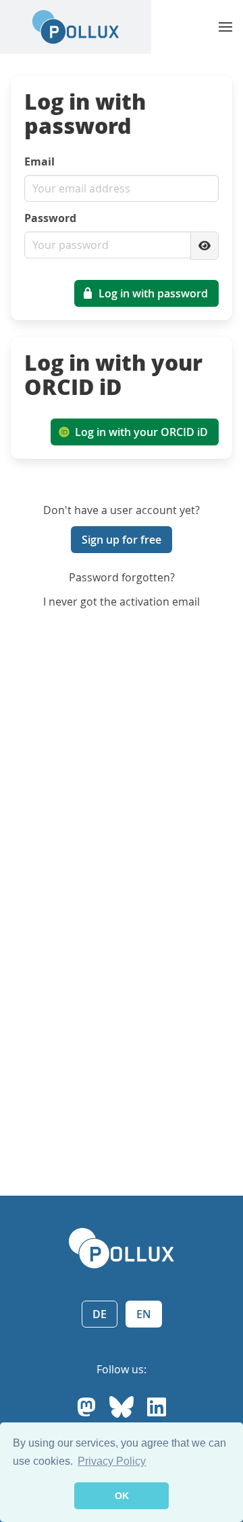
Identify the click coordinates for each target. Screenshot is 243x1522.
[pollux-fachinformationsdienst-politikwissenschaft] (156, 1407)
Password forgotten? (122, 577)
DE (99, 1314)
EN (143, 1314)
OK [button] (122, 1495)
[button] (225, 26)
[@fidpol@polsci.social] (86, 1407)
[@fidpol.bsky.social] (121, 1407)
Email (39, 161)
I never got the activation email (121, 601)
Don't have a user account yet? (121, 510)
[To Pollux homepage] (75, 27)
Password (50, 218)
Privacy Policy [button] (112, 1461)
